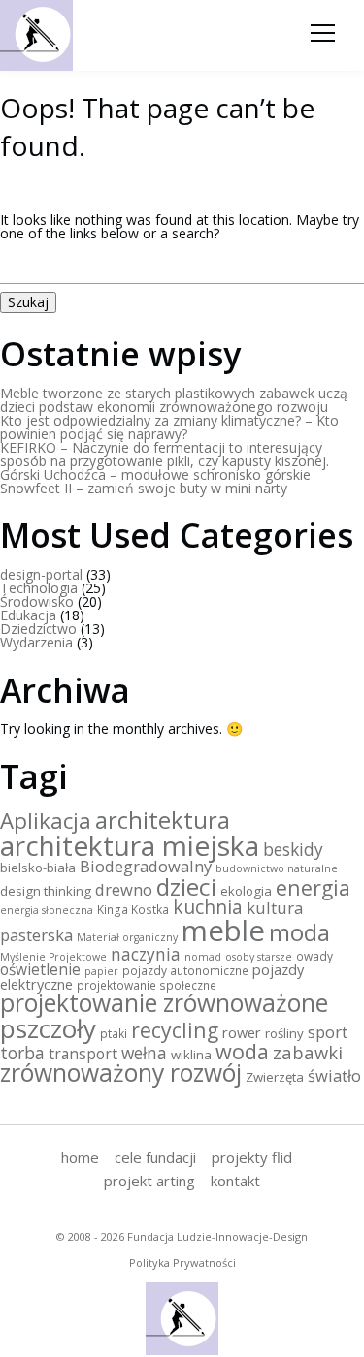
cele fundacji (155, 1157)
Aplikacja (45, 820)
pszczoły (48, 1028)
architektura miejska (129, 845)
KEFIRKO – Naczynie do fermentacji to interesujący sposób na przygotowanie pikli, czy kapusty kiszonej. (164, 454)
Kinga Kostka (133, 909)
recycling (174, 1030)
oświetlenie (40, 969)
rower (241, 1033)
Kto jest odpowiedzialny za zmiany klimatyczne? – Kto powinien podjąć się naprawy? (169, 427)
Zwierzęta (275, 1077)
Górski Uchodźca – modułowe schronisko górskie (155, 474)
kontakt (235, 1180)
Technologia (39, 588)
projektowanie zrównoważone (164, 1003)
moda (299, 932)
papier (101, 971)
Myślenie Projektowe (53, 956)
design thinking (45, 890)
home (80, 1157)
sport (327, 1032)
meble (223, 930)
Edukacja (28, 615)
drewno (123, 889)
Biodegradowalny (146, 866)
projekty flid (252, 1157)
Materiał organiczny (127, 937)
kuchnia (208, 907)
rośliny (284, 1033)
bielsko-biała (38, 867)
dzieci (186, 886)
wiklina (191, 1054)
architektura (162, 820)
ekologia (246, 890)
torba (22, 1052)
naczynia (146, 953)
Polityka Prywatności (182, 1262)
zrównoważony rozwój (121, 1073)
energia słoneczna (46, 910)
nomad (202, 956)
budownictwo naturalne (276, 868)
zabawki (308, 1052)
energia (313, 887)
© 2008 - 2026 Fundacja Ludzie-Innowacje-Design (182, 1236)
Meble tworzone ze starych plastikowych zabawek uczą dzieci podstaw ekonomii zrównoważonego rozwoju (173, 400)
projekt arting (149, 1180)
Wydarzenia (36, 642)
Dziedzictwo (38, 628)
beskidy (293, 849)
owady (314, 955)
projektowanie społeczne (146, 985)
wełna (144, 1052)
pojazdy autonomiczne (185, 970)
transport (83, 1053)
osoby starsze (258, 956)
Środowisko (37, 601)
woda (242, 1051)
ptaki (113, 1033)
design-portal (41, 574)
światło (334, 1075)
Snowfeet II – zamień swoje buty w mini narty (143, 488)
